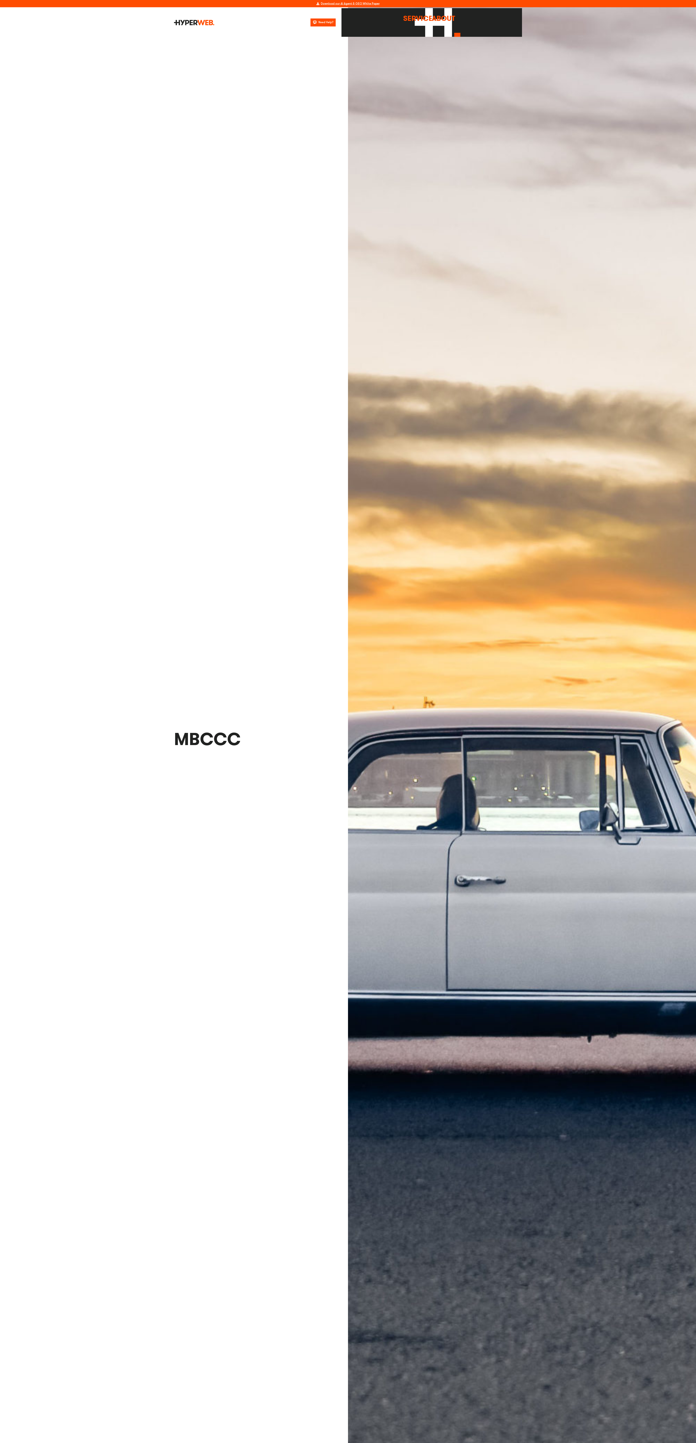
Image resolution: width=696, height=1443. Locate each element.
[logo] (194, 22)
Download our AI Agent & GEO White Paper (350, 3)
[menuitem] (417, 18)
